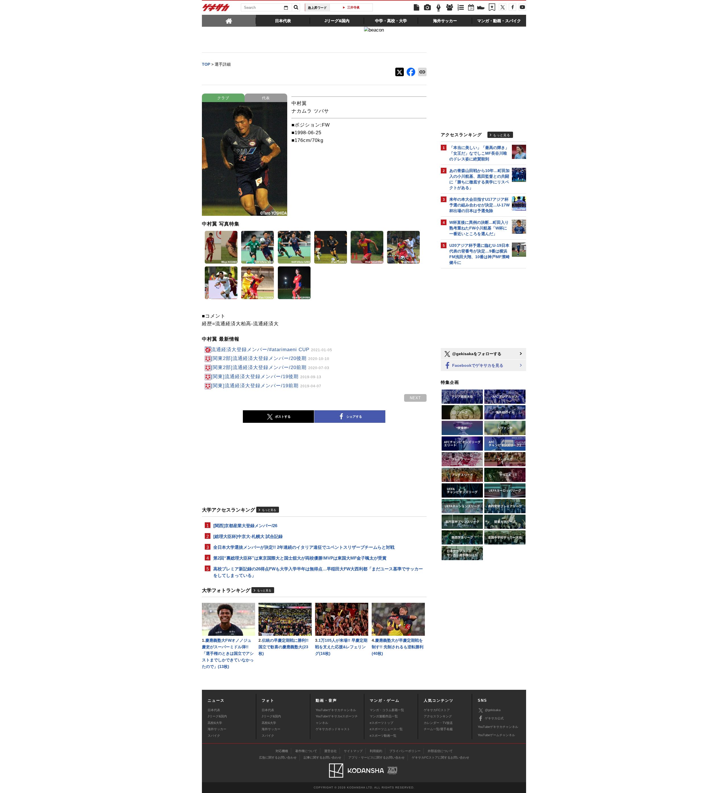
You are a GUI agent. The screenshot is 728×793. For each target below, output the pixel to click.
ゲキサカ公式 (494, 718)
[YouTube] (522, 7)
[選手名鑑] (449, 7)
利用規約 (376, 751)
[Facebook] (512, 7)
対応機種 (282, 751)
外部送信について (440, 751)
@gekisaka (492, 710)
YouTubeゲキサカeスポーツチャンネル (337, 719)
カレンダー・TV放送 (438, 722)
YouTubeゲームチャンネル (496, 735)
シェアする (354, 416)
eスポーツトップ (381, 722)
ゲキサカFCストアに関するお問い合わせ (440, 757)
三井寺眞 (353, 7)
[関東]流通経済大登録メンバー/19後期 (266, 376)
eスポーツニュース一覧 (386, 729)
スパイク (214, 735)
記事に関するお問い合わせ (322, 757)
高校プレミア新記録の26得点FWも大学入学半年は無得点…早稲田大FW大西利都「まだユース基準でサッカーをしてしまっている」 (318, 572)
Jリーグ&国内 (217, 716)
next (415, 398)
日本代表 (214, 710)
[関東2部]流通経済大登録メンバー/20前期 (270, 367)
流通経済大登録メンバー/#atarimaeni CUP (271, 349)
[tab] (229, 20)
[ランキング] (460, 7)
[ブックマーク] (492, 7)
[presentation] (229, 20)
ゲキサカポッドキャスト (333, 729)
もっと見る (269, 510)
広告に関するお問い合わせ (278, 757)
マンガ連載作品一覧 (384, 716)
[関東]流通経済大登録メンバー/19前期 (266, 385)
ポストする (283, 416)
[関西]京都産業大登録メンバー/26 (245, 525)
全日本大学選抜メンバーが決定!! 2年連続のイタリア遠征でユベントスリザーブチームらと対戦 (303, 547)
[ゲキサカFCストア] (481, 8)
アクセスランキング (438, 716)
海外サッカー (217, 729)
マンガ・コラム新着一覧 (387, 710)
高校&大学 (215, 722)
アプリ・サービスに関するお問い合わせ (376, 757)
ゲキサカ (216, 9)
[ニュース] (416, 7)
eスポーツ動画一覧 (383, 735)
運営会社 (330, 751)
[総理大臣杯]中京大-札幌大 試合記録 (248, 536)
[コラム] (438, 7)
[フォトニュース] (427, 7)
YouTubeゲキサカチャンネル (336, 710)
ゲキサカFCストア (437, 710)
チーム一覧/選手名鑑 (438, 729)
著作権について (306, 751)
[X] (502, 7)
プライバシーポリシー (405, 751)
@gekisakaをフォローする (476, 353)
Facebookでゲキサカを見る (477, 365)
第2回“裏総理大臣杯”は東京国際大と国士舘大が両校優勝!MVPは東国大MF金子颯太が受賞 (299, 558)
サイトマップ (353, 751)
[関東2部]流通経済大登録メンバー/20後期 (270, 358)
